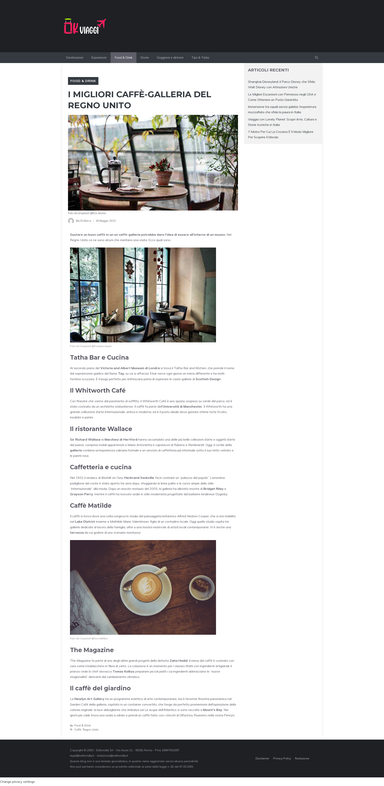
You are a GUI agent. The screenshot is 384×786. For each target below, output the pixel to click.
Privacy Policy (282, 758)
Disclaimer (262, 758)
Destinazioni (74, 57)
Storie (144, 57)
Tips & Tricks (200, 57)
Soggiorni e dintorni (170, 57)
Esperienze (99, 57)
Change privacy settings (17, 782)
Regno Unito (79, 240)
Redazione (302, 758)
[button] (316, 57)
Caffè (77, 729)
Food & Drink (123, 57)
